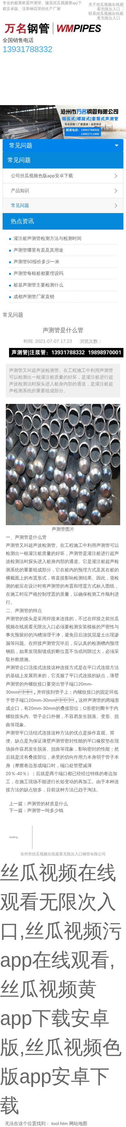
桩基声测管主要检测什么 (38, 284)
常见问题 (20, 145)
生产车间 (109, 72)
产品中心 (31, 59)
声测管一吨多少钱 (45, 810)
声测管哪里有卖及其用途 (38, 250)
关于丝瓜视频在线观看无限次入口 (106, 6)
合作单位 (15, 85)
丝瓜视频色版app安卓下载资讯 (78, 59)
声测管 (21, 537)
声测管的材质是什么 (47, 803)
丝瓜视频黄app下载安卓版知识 (37, 72)
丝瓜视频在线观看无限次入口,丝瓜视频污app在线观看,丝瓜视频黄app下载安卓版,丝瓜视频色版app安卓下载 (61, 989)
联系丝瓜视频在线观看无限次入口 (106, 15)
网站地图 (78, 1123)
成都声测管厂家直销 (34, 296)
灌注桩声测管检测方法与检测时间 (47, 238)
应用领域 (84, 72)
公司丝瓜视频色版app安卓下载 (42, 175)
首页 (10, 59)
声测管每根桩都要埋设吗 (38, 273)
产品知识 (20, 190)
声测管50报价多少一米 (36, 261)
